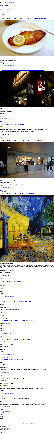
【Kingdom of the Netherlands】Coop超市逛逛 (11, 281)
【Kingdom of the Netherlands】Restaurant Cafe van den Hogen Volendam (17, 320)
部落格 (3, 14)
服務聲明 (34, 423)
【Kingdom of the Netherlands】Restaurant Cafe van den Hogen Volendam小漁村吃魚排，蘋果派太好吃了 (24, 18)
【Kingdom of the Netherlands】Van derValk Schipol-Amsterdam (15, 378)
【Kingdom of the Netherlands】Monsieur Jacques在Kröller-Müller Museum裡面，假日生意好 (21, 140)
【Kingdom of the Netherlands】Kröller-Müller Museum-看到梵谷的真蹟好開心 (18, 193)
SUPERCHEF (4, 6)
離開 (4, 432)
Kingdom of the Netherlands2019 (9, 65)
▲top (1, 66)
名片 (2, 15)
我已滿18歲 (2, 432)
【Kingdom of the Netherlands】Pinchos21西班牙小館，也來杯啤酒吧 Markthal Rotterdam (21, 301)
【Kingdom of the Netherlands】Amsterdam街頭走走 (13, 124)
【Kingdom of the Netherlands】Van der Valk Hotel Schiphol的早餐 (16, 339)
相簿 (2, 13)
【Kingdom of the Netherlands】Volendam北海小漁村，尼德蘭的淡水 (16, 398)
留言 (8, 63)
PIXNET (21, 423)
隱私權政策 (31, 423)
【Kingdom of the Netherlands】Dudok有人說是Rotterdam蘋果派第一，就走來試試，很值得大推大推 (23, 70)
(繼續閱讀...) (2, 62)
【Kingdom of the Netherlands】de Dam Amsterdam (12, 359)
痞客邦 (6, 63)
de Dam (44, 129)
